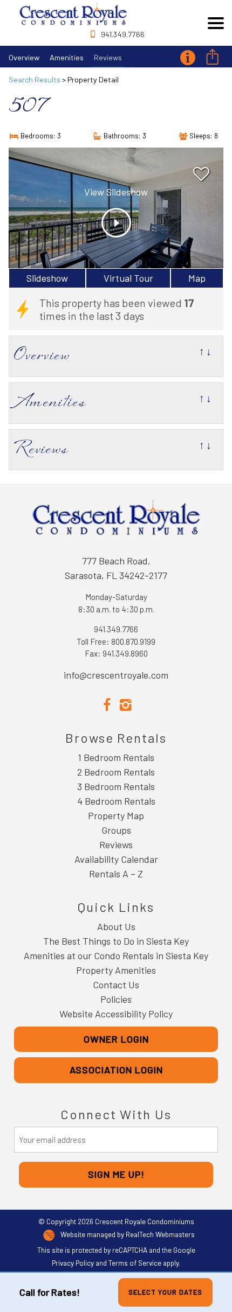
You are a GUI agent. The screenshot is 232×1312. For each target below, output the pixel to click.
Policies (116, 999)
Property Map (116, 815)
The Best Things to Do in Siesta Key (116, 941)
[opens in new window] (106, 704)
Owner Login (116, 1039)
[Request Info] (187, 56)
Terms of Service (134, 1262)
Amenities (67, 57)
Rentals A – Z (116, 874)
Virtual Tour (128, 278)
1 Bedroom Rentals (116, 757)
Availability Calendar (116, 859)
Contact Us (116, 984)
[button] (216, 23)
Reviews (108, 57)
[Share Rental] (212, 57)
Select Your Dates (165, 1292)
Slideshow (47, 278)
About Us (116, 926)
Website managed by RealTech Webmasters (127, 1234)
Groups (116, 830)
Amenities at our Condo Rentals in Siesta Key (116, 955)
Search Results (34, 79)
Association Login (116, 1070)
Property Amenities (116, 970)
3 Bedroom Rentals (116, 786)
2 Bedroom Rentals (116, 772)
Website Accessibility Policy (116, 1014)
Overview (24, 57)
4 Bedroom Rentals (116, 801)
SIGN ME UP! (116, 1174)
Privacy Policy (73, 1262)
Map (197, 278)
